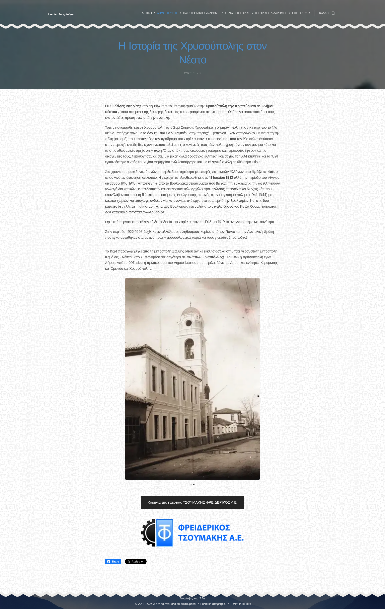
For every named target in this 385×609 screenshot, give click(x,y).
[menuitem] (148, 13)
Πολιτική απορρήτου (213, 604)
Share (115, 561)
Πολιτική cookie (240, 604)
